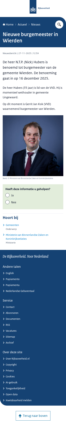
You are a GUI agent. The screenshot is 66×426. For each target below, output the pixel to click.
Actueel (22, 24)
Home (10, 24)
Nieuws (35, 24)
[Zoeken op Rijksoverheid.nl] (59, 24)
